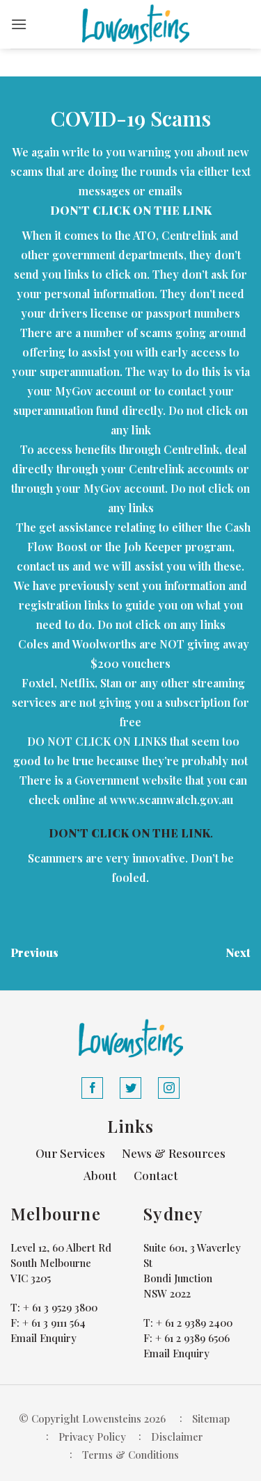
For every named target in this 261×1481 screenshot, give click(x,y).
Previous (34, 952)
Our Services (70, 1153)
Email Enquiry (43, 1338)
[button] (18, 24)
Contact (156, 1175)
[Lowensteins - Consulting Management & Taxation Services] (135, 24)
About (100, 1175)
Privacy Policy (92, 1436)
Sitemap (211, 1418)
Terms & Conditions (130, 1455)
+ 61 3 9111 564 (54, 1322)
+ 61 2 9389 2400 (194, 1322)
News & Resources (174, 1153)
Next (238, 952)
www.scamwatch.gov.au (171, 799)
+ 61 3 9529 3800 (60, 1307)
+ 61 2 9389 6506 (192, 1338)
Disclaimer (177, 1436)
